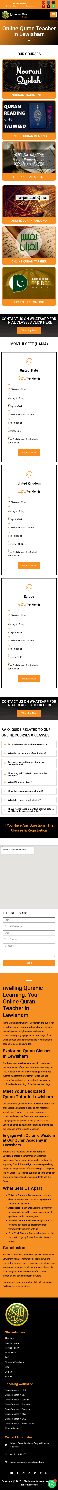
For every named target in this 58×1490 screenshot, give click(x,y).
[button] (52, 1484)
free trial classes (42, 1237)
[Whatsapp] (53, 6)
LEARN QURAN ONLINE (29, 177)
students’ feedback (17, 1224)
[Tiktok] (29, 1473)
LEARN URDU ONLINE (29, 302)
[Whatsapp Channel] (46, 1473)
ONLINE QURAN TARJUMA (29, 220)
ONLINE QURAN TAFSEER (29, 261)
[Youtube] (43, 2)
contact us (19, 1286)
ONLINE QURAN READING (29, 136)
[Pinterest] (43, 6)
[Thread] (40, 1473)
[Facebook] (48, 2)
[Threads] (48, 6)
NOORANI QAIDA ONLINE (29, 95)
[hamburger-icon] (53, 14)
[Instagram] (53, 2)
